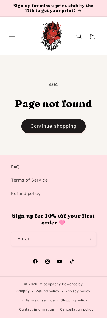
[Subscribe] (89, 239)
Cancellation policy (77, 309)
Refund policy (26, 193)
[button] (12, 36)
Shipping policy (74, 300)
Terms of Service (29, 180)
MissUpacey (50, 284)
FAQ (15, 166)
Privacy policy (78, 291)
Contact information (36, 309)
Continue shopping (53, 126)
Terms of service (40, 300)
